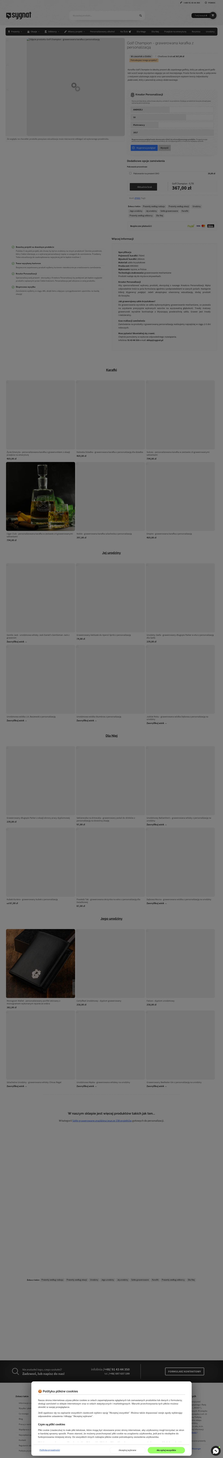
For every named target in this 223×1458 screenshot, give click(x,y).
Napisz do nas (216, 1451)
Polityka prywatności (50, 1450)
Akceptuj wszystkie (166, 1450)
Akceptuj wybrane (127, 1450)
